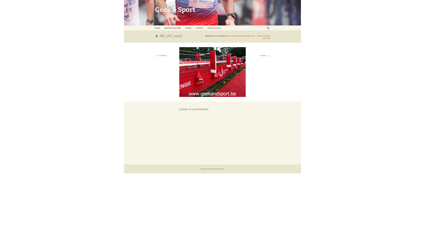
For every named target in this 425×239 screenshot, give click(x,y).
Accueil (157, 28)
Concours (199, 28)
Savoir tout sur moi (214, 28)
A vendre (188, 28)
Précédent (161, 55)
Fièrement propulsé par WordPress (212, 169)
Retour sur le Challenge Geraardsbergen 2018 (240, 36)
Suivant (265, 55)
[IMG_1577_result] (212, 72)
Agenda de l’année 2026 (173, 28)
